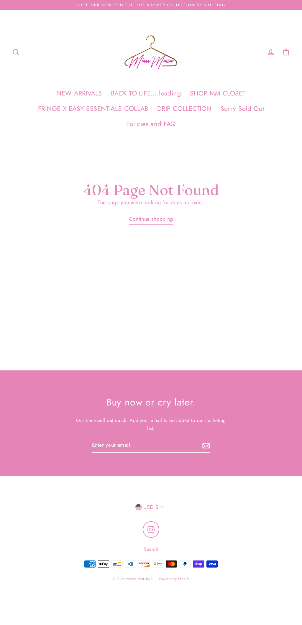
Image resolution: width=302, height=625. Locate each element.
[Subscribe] (205, 445)
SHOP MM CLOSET (217, 93)
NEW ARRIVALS (79, 93)
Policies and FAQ (150, 123)
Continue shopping (151, 219)
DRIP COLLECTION (184, 108)
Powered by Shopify (174, 578)
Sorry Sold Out (242, 108)
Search (151, 549)
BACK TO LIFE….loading (146, 93)
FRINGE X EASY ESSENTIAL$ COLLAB (93, 108)
